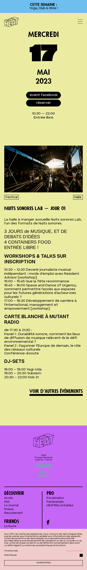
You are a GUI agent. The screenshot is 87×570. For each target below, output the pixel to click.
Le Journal (11, 505)
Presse (8, 509)
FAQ (7, 502)
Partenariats (55, 502)
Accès (8, 498)
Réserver (43, 102)
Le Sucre (10, 526)
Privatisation (55, 498)
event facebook (44, 95)
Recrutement (13, 513)
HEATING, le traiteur (60, 505)
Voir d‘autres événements (56, 391)
